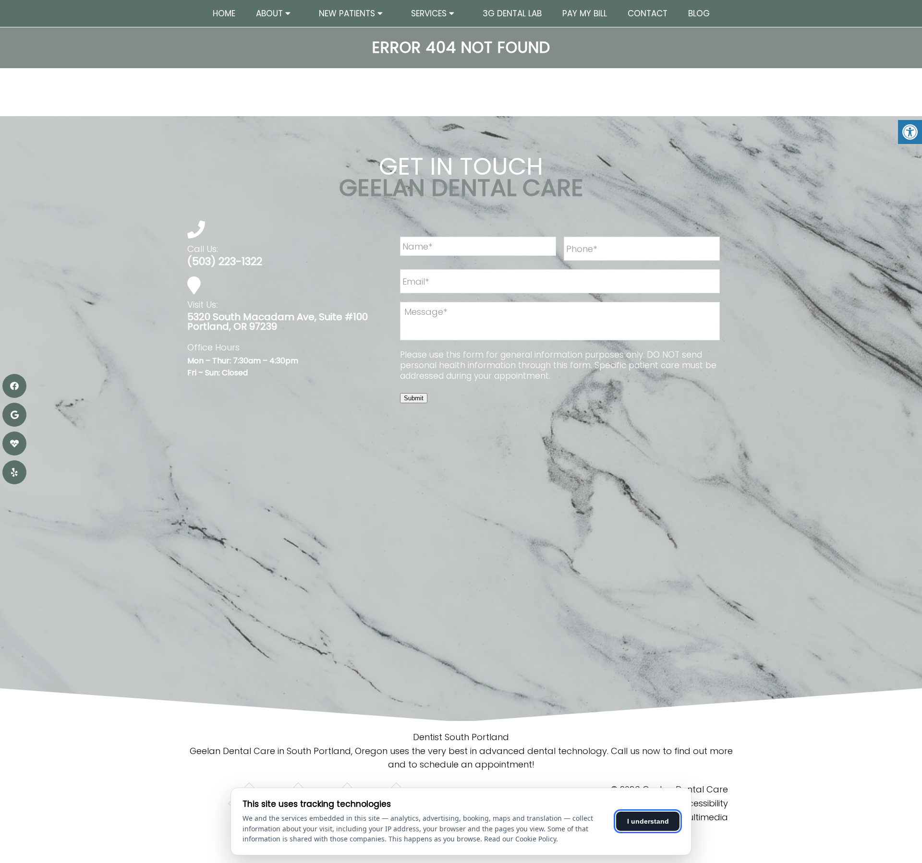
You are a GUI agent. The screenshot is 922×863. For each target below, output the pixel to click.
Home (224, 13)
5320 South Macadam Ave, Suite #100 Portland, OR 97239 (277, 321)
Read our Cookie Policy (520, 838)
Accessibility (702, 803)
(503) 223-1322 (224, 261)
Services (429, 13)
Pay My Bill (584, 13)
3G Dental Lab (512, 13)
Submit (414, 398)
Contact (647, 13)
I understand (648, 821)
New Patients (347, 13)
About (269, 13)
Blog (699, 13)
